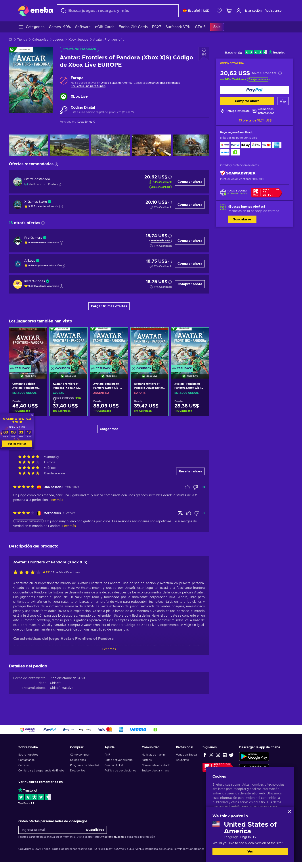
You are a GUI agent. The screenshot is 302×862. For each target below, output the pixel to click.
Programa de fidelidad (84, 765)
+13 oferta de (254, 120)
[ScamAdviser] (238, 173)
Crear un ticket (114, 765)
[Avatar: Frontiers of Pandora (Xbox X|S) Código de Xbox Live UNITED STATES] (190, 347)
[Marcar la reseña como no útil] (195, 487)
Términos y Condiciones (188, 849)
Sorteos (147, 760)
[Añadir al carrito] (283, 101)
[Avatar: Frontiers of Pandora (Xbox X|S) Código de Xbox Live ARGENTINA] (109, 347)
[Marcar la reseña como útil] (187, 487)
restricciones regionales (164, 82)
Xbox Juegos (78, 39)
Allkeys (29, 260)
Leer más (109, 649)
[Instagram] (218, 754)
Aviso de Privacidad (113, 836)
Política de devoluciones (120, 770)
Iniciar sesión (252, 10)
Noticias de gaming (154, 754)
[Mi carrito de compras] (229, 10)
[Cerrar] (289, 812)
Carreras (23, 765)
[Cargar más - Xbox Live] (63, 96)
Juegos (58, 39)
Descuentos (77, 770)
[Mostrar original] (180, 513)
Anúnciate (182, 760)
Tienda (22, 39)
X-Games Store (35, 201)
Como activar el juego (119, 760)
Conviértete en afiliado (156, 765)
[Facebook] (205, 754)
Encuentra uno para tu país (88, 86)
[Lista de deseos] (219, 10)
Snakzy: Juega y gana (155, 770)
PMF (107, 754)
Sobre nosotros (28, 754)
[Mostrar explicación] (61, 206)
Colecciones (78, 760)
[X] (211, 754)
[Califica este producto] (28, 572)
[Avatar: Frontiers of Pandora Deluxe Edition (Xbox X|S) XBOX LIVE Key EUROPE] (149, 347)
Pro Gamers (33, 237)
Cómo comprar (80, 754)
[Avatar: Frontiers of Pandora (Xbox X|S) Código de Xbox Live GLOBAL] (68, 347)
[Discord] (224, 754)
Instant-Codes (34, 281)
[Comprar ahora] (254, 90)
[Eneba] (35, 10)
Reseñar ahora (190, 471)
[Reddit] (231, 754)
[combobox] (117, 11)
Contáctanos (26, 760)
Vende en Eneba (186, 754)
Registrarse (273, 10)
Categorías (40, 39)
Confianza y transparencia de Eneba (41, 770)
